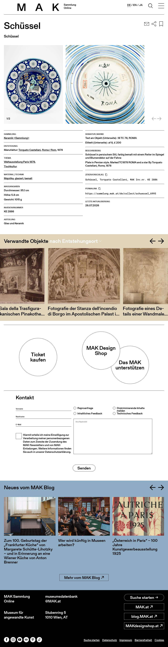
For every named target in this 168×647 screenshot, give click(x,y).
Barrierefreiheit (143, 640)
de (129, 5)
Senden (84, 468)
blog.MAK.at (142, 616)
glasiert (19, 178)
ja (141, 5)
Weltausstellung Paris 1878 (19, 162)
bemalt (28, 178)
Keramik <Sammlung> (16, 138)
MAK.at (142, 607)
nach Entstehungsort (74, 241)
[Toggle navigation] (161, 6)
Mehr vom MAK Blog (82, 577)
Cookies (159, 640)
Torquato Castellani (30, 150)
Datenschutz (109, 640)
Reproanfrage (85, 408)
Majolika (9, 178)
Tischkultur (10, 166)
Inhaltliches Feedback (89, 413)
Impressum (125, 640)
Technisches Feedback (130, 413)
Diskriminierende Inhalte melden (131, 409)
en (135, 5)
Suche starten (142, 597)
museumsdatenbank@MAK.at (61, 599)
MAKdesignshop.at (142, 626)
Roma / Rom (49, 150)
